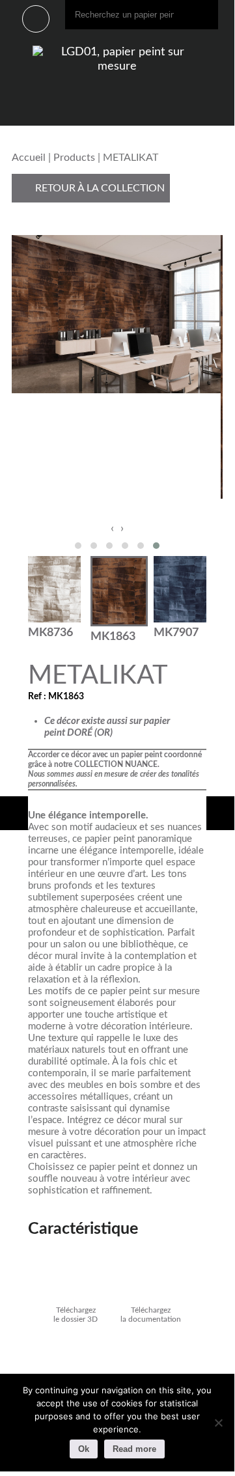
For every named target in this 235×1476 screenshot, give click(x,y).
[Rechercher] (205, 14)
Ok (83, 1449)
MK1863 (112, 637)
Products (74, 157)
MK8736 (50, 632)
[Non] (218, 1422)
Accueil (29, 157)
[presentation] (112, 529)
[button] (78, 545)
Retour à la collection (99, 188)
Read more (134, 1449)
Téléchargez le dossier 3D (75, 1314)
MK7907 (176, 632)
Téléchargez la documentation (150, 1314)
